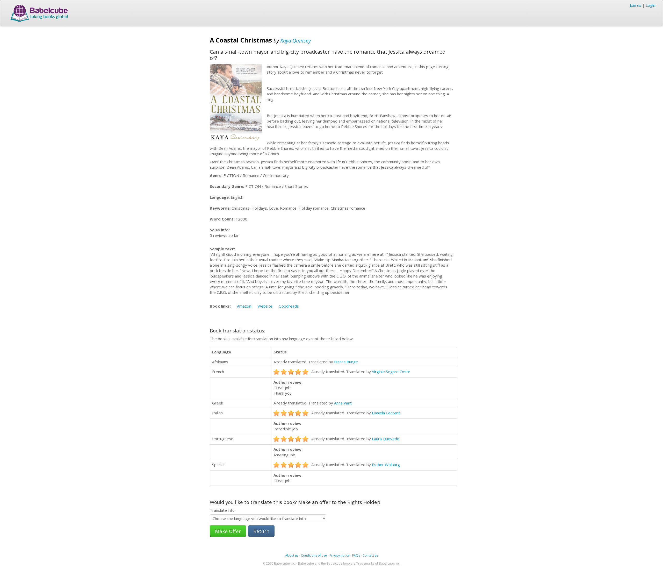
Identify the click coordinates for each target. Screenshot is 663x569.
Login (650, 5)
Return (261, 531)
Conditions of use (314, 555)
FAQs (356, 555)
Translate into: (222, 510)
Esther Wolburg (386, 464)
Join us (635, 5)
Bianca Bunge (346, 361)
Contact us (370, 555)
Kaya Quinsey (295, 40)
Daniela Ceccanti (386, 412)
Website (264, 306)
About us (291, 555)
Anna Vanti (343, 403)
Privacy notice (339, 555)
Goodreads (289, 306)
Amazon (244, 306)
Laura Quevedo (385, 438)
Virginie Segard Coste (391, 371)
